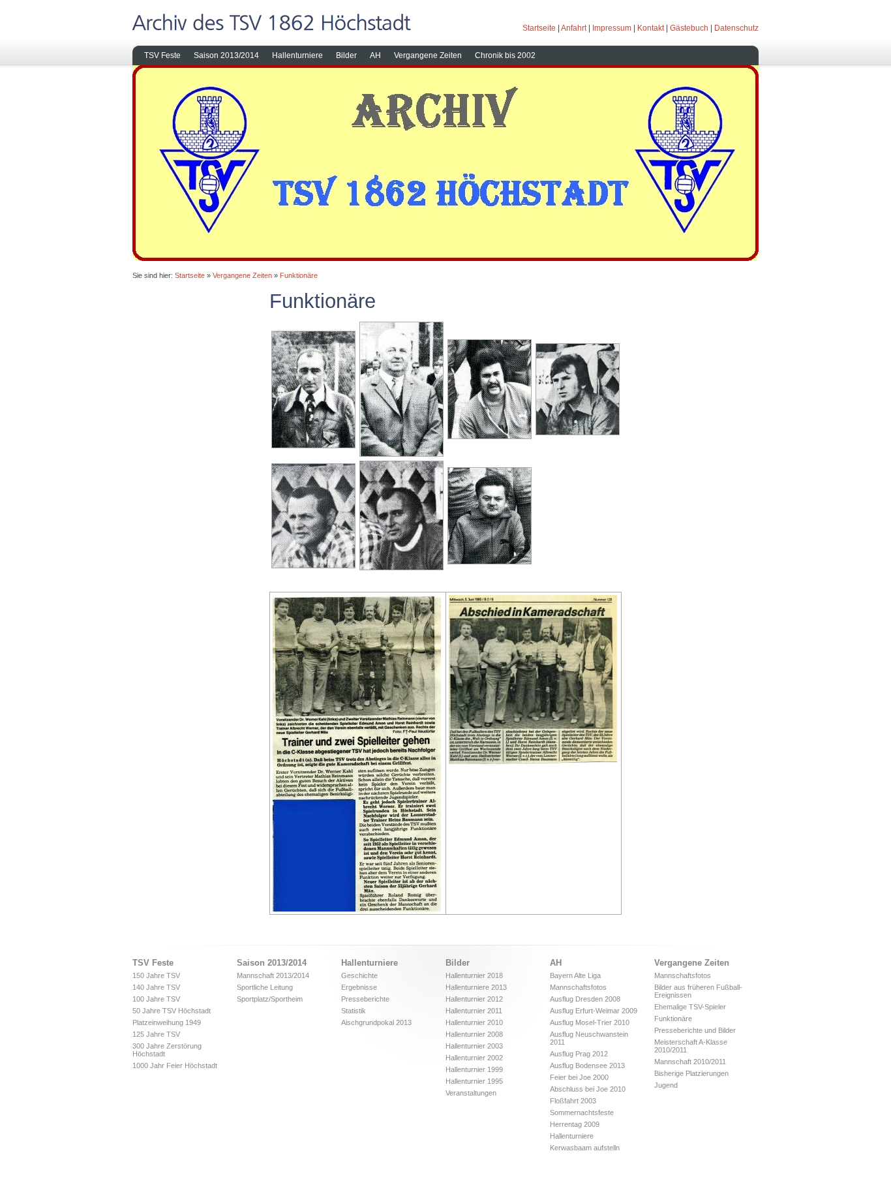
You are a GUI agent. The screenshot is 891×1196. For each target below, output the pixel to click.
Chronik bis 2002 (505, 55)
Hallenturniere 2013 (476, 987)
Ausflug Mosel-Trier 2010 (589, 1022)
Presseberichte (365, 999)
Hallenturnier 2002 (474, 1058)
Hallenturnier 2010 (474, 1022)
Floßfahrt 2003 (573, 1101)
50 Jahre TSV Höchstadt (171, 1011)
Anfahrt (573, 28)
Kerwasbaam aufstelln (585, 1148)
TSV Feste (162, 55)
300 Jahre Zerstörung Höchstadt (167, 1050)
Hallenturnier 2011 (474, 1011)
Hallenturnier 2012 (474, 999)
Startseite (539, 28)
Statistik (353, 1011)
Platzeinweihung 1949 (166, 1022)
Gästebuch (689, 28)
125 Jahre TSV (156, 1034)
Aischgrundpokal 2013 (376, 1022)
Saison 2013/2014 (226, 55)
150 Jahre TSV (156, 975)
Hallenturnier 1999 (474, 1069)
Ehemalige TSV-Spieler (690, 1007)
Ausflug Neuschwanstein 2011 (589, 1038)
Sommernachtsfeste (582, 1112)
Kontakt (650, 28)
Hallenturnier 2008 (474, 1034)
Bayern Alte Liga (575, 975)
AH (375, 55)
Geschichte (359, 975)
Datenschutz (736, 28)
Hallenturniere (297, 55)
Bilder (346, 55)
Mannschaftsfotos (578, 987)
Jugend (666, 1085)
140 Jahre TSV (156, 987)
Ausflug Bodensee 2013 (587, 1065)
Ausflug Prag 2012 (579, 1054)
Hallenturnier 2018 (474, 975)
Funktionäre (299, 275)
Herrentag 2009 (574, 1124)
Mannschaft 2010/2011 (690, 1062)
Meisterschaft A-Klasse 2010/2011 (690, 1046)
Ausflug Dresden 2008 (585, 999)
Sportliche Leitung (265, 987)
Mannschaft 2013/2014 (273, 975)
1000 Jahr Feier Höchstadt (174, 1065)
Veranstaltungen (471, 1093)
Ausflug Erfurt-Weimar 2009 (593, 1011)
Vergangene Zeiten (428, 55)
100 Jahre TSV (156, 999)
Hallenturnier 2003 (474, 1046)
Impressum (611, 28)
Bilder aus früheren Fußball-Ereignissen (698, 991)
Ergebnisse (359, 987)
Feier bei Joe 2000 (579, 1077)
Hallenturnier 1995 (474, 1081)
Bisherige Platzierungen (691, 1073)
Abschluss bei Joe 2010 (588, 1089)
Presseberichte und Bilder (695, 1030)
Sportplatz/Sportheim (270, 999)
